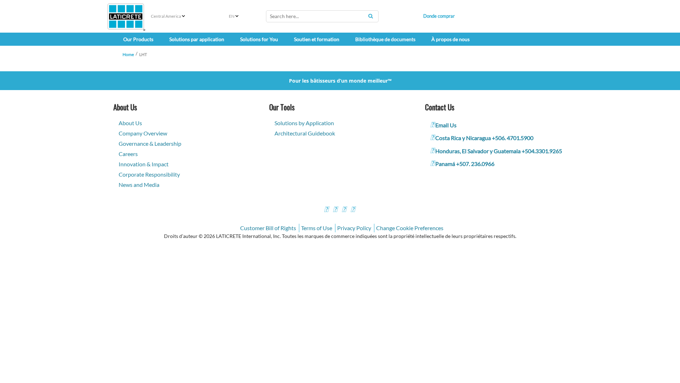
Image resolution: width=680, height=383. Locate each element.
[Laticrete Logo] (125, 16)
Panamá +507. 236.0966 (464, 163)
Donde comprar (439, 16)
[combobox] (322, 16)
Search (370, 16)
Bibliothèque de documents (385, 39)
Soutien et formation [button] (316, 39)
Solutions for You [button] (259, 39)
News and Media (139, 184)
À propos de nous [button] (450, 39)
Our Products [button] (138, 39)
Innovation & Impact (144, 164)
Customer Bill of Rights (268, 227)
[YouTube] (344, 210)
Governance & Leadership (150, 143)
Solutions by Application (304, 123)
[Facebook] (326, 210)
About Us (130, 123)
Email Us (446, 125)
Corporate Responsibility (149, 174)
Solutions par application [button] (196, 39)
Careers (128, 153)
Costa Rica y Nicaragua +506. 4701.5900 (484, 137)
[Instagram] (335, 210)
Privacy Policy (354, 227)
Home (128, 54)
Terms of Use (316, 227)
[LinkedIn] (353, 210)
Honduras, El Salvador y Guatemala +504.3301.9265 (498, 151)
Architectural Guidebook (304, 133)
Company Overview (143, 133)
